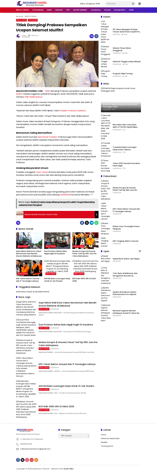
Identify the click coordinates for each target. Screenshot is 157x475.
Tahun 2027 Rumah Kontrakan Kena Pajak (126, 164)
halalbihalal (65, 194)
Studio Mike (68, 469)
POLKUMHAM (32, 20)
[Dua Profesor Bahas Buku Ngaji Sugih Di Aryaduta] (57, 240)
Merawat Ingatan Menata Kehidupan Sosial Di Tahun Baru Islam (127, 312)
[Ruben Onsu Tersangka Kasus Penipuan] (106, 228)
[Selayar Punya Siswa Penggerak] (106, 50)
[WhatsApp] (96, 223)
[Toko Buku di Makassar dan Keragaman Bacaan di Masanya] (106, 276)
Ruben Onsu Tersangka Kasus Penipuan (126, 227)
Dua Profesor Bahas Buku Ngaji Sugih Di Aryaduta (55, 252)
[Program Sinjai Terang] (106, 75)
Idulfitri (19, 94)
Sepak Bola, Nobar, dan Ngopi (126, 259)
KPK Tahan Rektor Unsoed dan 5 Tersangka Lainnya (27, 279)
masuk (29, 291)
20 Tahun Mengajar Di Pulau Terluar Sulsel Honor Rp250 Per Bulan (126, 30)
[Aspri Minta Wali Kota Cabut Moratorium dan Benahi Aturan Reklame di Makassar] (29, 240)
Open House (42, 172)
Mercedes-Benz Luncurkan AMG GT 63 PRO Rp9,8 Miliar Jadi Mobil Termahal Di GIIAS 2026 (125, 126)
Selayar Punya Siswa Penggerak (122, 49)
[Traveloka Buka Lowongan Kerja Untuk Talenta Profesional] (106, 149)
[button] (133, 4)
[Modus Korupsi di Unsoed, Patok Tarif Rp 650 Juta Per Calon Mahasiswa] (85, 240)
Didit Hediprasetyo (33, 96)
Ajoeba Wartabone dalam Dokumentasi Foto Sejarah (124, 293)
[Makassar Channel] (32, 3)
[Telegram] (92, 223)
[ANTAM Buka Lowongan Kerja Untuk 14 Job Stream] (57, 268)
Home (103, 434)
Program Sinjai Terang (122, 73)
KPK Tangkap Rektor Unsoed (125, 241)
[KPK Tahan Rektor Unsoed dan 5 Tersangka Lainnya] (29, 268)
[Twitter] (87, 223)
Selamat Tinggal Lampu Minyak (127, 61)
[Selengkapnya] (140, 251)
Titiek (47, 91)
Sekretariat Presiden (47, 137)
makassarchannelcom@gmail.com (35, 449)
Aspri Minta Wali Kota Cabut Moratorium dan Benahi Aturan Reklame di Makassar (29, 253)
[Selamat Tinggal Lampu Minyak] (106, 63)
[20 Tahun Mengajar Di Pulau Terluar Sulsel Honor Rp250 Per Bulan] (106, 31)
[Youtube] (32, 460)
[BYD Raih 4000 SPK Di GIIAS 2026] (85, 268)
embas (24, 35)
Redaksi (104, 442)
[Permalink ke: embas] (19, 36)
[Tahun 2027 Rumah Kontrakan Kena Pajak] (106, 165)
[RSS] (36, 460)
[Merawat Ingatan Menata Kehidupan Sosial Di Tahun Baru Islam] (106, 313)
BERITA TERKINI (21, 20)
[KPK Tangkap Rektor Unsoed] (106, 242)
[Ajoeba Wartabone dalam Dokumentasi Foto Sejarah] (106, 294)
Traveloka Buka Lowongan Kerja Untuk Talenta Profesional (125, 148)
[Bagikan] (96, 36)
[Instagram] (27, 460)
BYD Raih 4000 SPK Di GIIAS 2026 (84, 279)
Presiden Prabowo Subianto (72, 110)
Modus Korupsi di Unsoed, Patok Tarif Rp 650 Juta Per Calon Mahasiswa (84, 253)
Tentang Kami (107, 446)
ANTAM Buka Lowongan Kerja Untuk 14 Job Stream (57, 279)
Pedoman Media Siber (110, 438)
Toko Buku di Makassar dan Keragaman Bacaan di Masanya (125, 274)
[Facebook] (82, 223)
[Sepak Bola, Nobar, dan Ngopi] (106, 260)
